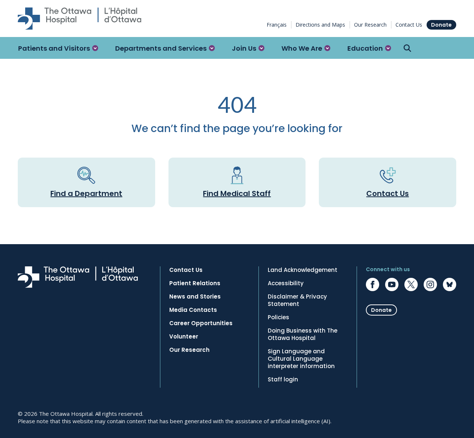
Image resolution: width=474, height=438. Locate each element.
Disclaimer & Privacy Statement (297, 300)
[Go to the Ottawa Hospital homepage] (79, 18)
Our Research (370, 24)
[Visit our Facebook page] (372, 284)
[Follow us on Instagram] (430, 284)
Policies (278, 317)
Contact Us (408, 24)
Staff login (283, 379)
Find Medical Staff (237, 193)
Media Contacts (193, 310)
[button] (58, 48)
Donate (441, 24)
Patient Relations (194, 283)
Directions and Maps (320, 24)
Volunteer (183, 336)
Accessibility (286, 283)
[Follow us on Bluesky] (449, 284)
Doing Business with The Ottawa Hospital (302, 334)
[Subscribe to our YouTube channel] (391, 284)
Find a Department (86, 193)
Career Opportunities (201, 323)
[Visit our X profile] (411, 284)
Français (277, 24)
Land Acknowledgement (302, 270)
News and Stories (195, 296)
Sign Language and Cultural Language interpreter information (301, 359)
